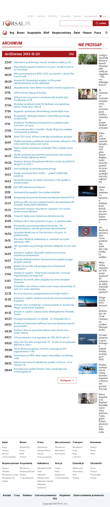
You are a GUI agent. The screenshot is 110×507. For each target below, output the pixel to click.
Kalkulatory (43, 463)
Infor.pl (58, 463)
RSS (55, 498)
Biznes (23, 442)
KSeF (22, 454)
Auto (75, 475)
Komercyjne (60, 454)
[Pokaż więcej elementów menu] (106, 32)
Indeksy (93, 447)
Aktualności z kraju (10, 475)
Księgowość (60, 475)
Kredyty (23, 475)
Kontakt (7, 495)
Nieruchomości (62, 442)
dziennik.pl (41, 16)
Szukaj (102, 23)
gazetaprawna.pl (91, 16)
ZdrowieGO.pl (66, 16)
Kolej (75, 454)
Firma (22, 450)
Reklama (27, 495)
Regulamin (65, 495)
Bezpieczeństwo (10, 463)
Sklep (104, 16)
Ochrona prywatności (45, 495)
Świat (5, 442)
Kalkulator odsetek (45, 481)
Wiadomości (78, 468)
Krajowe (5, 468)
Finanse (23, 457)
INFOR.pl (31, 16)
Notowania (95, 442)
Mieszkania (60, 450)
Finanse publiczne (27, 471)
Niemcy (5, 454)
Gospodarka (26, 463)
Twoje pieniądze (27, 478)
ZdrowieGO (96, 463)
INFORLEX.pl (52, 16)
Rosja (4, 447)
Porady (93, 478)
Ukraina (5, 450)
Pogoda (76, 478)
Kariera (40, 454)
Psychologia (95, 475)
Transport (78, 442)
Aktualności (25, 447)
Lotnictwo (77, 457)
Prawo (58, 468)
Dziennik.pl (78, 463)
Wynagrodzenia (44, 450)
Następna (65, 380)
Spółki (93, 450)
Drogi (75, 450)
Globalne (6, 471)
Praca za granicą (44, 457)
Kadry (57, 471)
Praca (40, 442)
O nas (17, 495)
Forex (92, 454)
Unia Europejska (9, 457)
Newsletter (77, 16)
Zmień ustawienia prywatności (88, 495)
